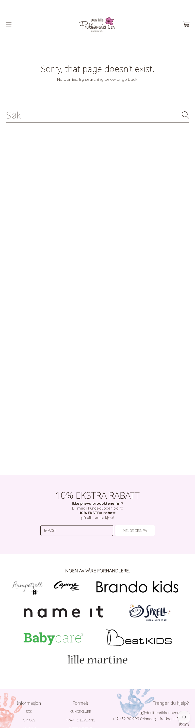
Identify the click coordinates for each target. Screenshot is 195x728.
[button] (8, 24)
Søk (29, 712)
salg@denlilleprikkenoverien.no (161, 712)
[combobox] (97, 115)
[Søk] (185, 114)
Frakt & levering (80, 720)
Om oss (29, 720)
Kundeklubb (80, 712)
